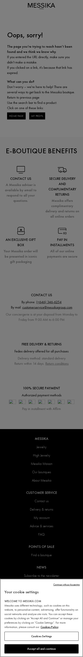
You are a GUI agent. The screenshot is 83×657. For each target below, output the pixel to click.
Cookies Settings (41, 636)
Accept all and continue (41, 649)
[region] (41, 618)
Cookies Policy (49, 627)
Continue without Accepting (66, 584)
